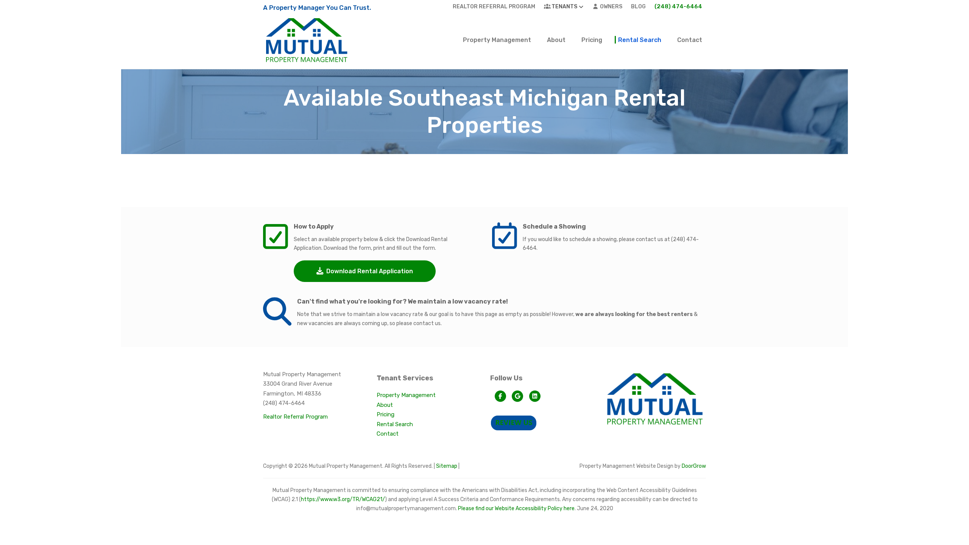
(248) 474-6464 (678, 6)
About (556, 40)
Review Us (513, 422)
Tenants (563, 6)
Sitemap (446, 466)
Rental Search (639, 40)
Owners (610, 6)
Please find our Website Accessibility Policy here (516, 508)
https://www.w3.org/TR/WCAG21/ (343, 499)
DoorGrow (694, 466)
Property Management (497, 40)
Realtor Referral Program (494, 6)
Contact (689, 40)
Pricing (591, 40)
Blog (638, 6)
